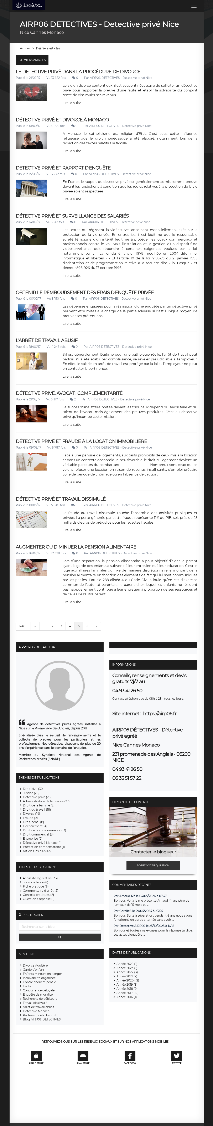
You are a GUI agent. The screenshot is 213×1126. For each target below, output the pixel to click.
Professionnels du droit (40, 1015)
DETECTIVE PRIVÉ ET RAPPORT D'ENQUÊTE (63, 168)
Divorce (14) (31, 814)
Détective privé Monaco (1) (42, 843)
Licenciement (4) (35, 826)
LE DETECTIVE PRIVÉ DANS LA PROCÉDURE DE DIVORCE (78, 71)
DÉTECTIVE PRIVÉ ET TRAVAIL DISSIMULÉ (61, 499)
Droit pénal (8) (33, 822)
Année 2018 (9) (127, 989)
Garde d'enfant (33, 970)
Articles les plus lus (37, 851)
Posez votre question (153, 865)
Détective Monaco (36, 1011)
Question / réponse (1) (38, 899)
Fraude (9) (30, 818)
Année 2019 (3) (126, 984)
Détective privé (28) (37, 797)
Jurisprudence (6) (35, 882)
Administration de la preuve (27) (46, 801)
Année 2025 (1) (126, 964)
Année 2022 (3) (127, 972)
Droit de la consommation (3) (44, 830)
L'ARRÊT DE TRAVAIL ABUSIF (47, 340)
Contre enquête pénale (39, 982)
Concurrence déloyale (38, 990)
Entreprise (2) (32, 838)
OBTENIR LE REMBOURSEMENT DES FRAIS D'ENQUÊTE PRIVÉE (85, 292)
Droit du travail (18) (37, 809)
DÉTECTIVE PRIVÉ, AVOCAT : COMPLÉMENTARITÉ (69, 393)
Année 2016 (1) (126, 997)
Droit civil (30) (33, 789)
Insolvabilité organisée (39, 978)
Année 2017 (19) (127, 993)
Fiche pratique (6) (36, 886)
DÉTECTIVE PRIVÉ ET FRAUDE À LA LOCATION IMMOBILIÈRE (81, 441)
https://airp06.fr (159, 713)
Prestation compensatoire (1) (44, 847)
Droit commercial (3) (38, 834)
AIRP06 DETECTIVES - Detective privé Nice (121, 78)
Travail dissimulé (35, 1003)
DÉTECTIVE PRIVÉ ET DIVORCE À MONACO (62, 120)
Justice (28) (31, 793)
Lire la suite (72, 103)
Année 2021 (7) (126, 976)
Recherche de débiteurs (40, 999)
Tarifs (27, 986)
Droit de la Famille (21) (39, 805)
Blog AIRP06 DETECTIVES (42, 1019)
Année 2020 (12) (127, 980)
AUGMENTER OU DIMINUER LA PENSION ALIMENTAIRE (76, 547)
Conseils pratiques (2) (38, 895)
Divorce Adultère (35, 965)
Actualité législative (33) (40, 878)
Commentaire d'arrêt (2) (40, 891)
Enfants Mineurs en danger (42, 974)
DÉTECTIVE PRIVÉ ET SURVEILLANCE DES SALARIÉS (72, 216)
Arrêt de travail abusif (38, 1007)
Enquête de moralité (38, 994)
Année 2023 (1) (126, 968)
